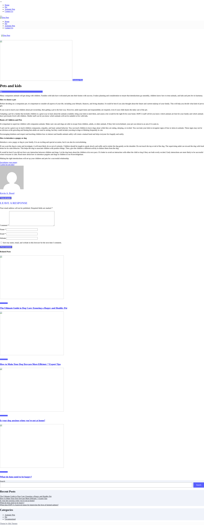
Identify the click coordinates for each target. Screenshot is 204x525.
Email (3, 234)
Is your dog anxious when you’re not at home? (22, 420)
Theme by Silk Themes (8, 524)
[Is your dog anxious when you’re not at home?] (32, 411)
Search (2, 481)
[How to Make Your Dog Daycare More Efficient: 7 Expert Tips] (32, 355)
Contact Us (9, 11)
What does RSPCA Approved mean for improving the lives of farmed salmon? (29, 505)
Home (7, 5)
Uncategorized (10, 519)
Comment (4, 225)
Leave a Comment (36, 92)
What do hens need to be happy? (16, 477)
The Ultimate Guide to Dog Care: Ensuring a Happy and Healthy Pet (33, 308)
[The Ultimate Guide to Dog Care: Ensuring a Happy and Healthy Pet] (32, 298)
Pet (6, 7)
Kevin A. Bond (9, 92)
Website (3, 238)
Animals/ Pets (10, 9)
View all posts (6, 198)
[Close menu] (1, 1)
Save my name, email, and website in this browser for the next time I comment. (32, 243)
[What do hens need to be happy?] (32, 467)
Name (3, 229)
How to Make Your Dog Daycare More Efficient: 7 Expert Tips (30, 364)
